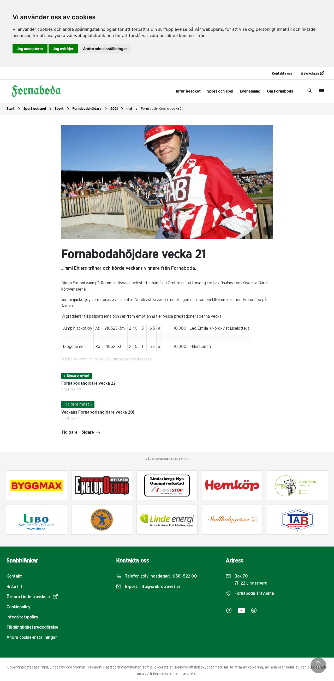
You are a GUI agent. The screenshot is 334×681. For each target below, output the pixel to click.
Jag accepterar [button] (30, 48)
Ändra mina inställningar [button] (105, 48)
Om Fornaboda (280, 91)
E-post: (152, 587)
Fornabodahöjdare (87, 109)
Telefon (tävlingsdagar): (160, 576)
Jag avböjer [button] (63, 48)
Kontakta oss (282, 73)
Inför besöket (188, 91)
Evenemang (250, 91)
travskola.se (310, 73)
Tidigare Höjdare (77, 432)
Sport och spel (220, 91)
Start (11, 109)
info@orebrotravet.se (133, 359)
